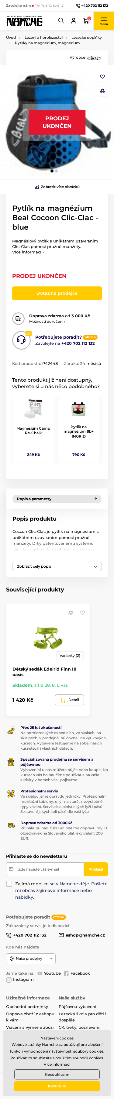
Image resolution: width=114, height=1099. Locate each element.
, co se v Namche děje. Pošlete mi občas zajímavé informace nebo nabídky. (61, 890)
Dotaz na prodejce (57, 293)
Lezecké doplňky (86, 37)
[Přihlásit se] (73, 21)
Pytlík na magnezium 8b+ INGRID (79, 431)
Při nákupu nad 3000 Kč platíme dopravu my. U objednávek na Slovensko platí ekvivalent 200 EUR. (63, 833)
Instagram (23, 979)
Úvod (11, 37)
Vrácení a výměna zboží (30, 1027)
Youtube (52, 973)
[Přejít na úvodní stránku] (24, 21)
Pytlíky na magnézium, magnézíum (47, 43)
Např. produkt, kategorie (45, 50)
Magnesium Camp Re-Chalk (33, 430)
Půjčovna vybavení (77, 1006)
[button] (61, 21)
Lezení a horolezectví (44, 37)
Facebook (80, 973)
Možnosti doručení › (47, 321)
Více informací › (28, 251)
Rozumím (57, 1086)
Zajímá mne (28, 883)
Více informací (57, 1064)
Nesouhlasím (57, 1074)
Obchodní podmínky (27, 1006)
